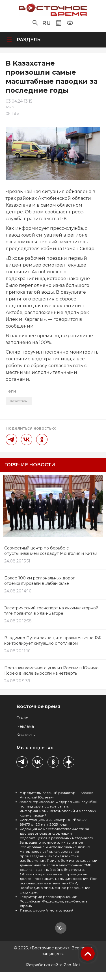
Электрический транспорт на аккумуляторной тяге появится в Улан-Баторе (51, 610)
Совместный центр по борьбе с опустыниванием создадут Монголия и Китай (50, 550)
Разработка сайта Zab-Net (53, 964)
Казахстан (18, 401)
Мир (10, 107)
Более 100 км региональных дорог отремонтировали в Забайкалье (39, 580)
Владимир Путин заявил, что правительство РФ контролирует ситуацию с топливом (52, 640)
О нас (22, 717)
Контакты (26, 734)
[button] (35, 23)
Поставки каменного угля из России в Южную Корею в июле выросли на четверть (51, 670)
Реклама (25, 726)
